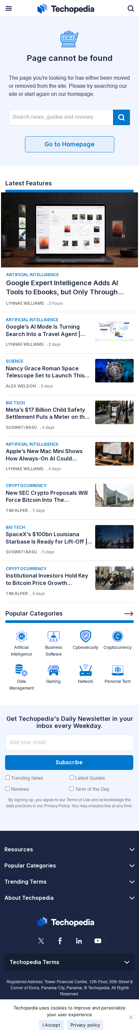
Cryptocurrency (26, 485)
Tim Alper (17, 510)
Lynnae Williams (25, 303)
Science (14, 361)
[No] (130, 1017)
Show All (129, 613)
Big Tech (15, 402)
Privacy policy (85, 1025)
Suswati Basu (21, 427)
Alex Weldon (21, 386)
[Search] (121, 117)
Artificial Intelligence (32, 274)
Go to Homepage (69, 144)
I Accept (51, 1025)
